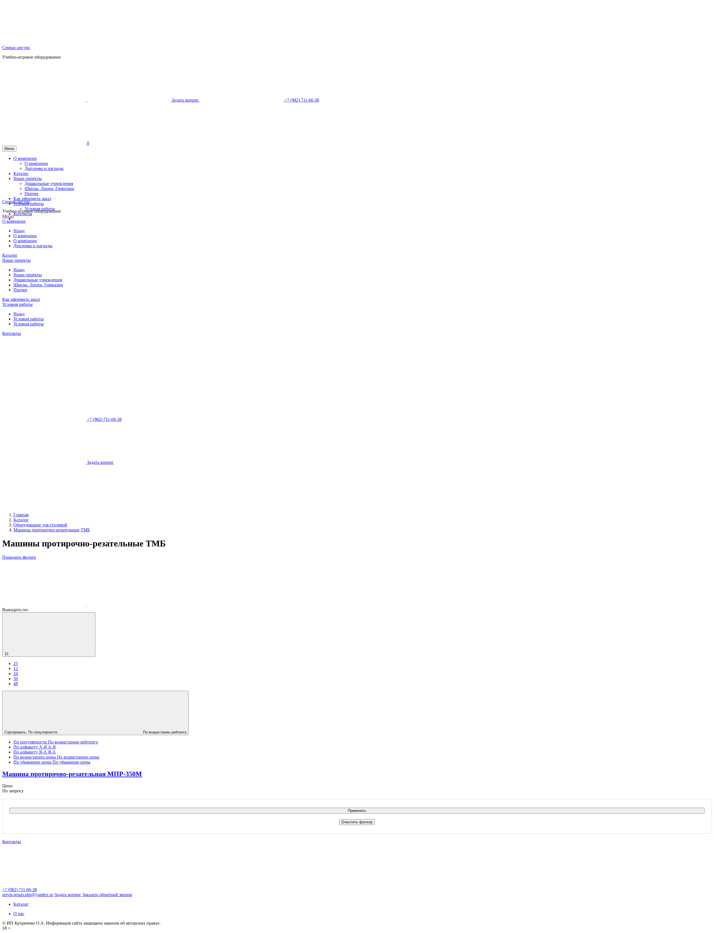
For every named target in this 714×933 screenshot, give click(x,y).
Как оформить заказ (21, 299)
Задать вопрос (67, 894)
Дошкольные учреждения (37, 279)
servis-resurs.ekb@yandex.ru (27, 894)
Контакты (22, 213)
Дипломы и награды (32, 245)
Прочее (20, 289)
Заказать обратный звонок (107, 894)
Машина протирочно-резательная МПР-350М (72, 774)
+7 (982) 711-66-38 (19, 889)
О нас (18, 913)
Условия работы (40, 208)
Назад (19, 230)
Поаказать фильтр (19, 557)
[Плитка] (44, 604)
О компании (14, 221)
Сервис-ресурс (16, 47)
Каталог (10, 255)
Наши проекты (16, 260)
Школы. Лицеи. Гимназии (38, 284)
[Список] (129, 604)
